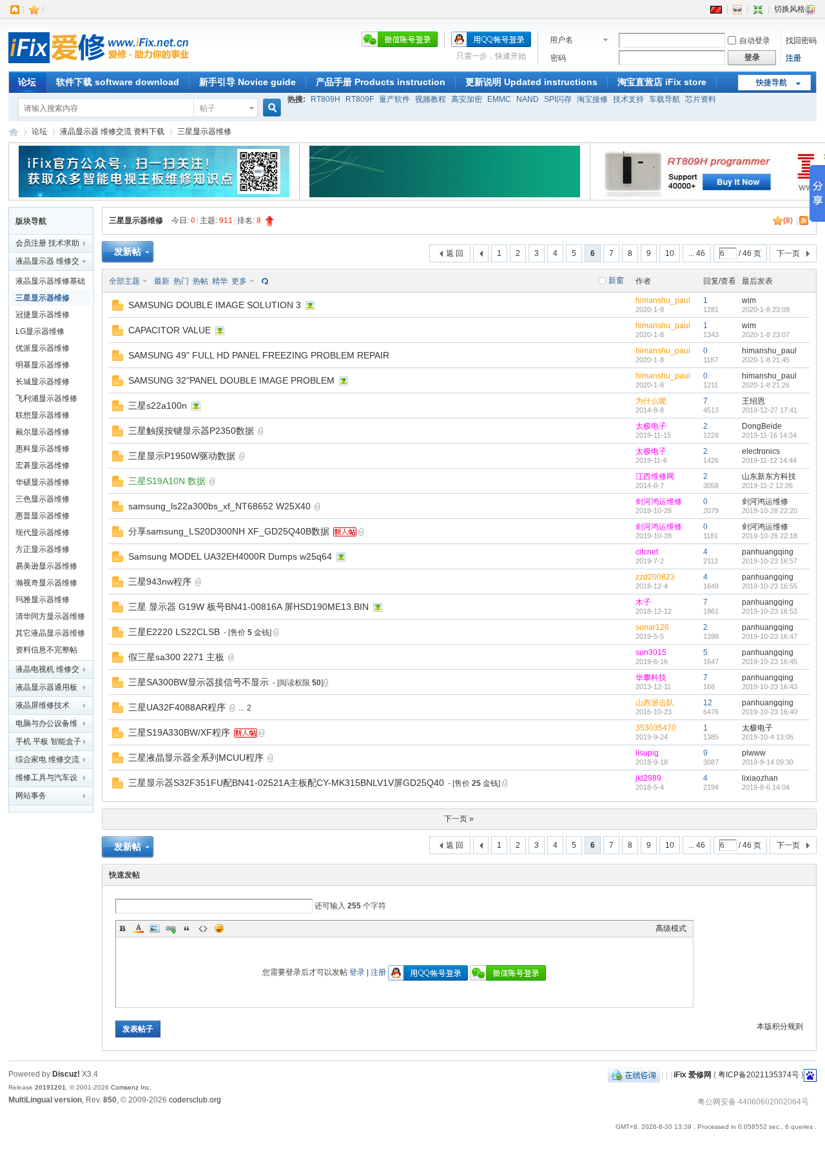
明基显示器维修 (42, 364)
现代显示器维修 (42, 532)
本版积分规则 (780, 1026)
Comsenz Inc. (131, 1087)
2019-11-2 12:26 (767, 485)
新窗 (616, 280)
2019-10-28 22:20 (769, 510)
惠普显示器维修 (42, 515)
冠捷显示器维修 (42, 314)
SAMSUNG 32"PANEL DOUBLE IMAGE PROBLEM (231, 380)
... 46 (696, 253)
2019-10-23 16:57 (769, 561)
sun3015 (651, 652)
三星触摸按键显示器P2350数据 (191, 431)
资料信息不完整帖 (46, 649)
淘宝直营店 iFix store (661, 82)
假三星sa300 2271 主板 (176, 657)
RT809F (359, 99)
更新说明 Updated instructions (531, 82)
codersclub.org (195, 1099)
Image (154, 928)
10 (669, 253)
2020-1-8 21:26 (766, 385)
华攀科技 (651, 677)
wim (749, 300)
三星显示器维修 (204, 131)
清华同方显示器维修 (50, 616)
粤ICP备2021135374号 (758, 1074)
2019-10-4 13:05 (767, 737)
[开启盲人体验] (737, 9)
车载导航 (664, 99)
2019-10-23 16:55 (769, 586)
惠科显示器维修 (42, 448)
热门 (181, 281)
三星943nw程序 (159, 581)
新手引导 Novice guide (247, 82)
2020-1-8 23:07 (766, 334)
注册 (793, 58)
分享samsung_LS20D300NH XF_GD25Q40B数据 (228, 531)
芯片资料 (700, 99)
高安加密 (466, 99)
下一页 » (459, 818)
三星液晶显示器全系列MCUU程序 (196, 757)
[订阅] (804, 220)
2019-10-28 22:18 (769, 536)
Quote (186, 928)
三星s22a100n (157, 405)
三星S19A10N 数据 (167, 481)
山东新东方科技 (769, 476)
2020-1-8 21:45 (766, 360)
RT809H (325, 99)
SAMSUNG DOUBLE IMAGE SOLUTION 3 (214, 305)
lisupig (647, 753)
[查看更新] (263, 281)
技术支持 (628, 99)
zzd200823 (655, 577)
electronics (761, 451)
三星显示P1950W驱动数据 (181, 456)
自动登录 (754, 40)
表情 (219, 928)
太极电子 (651, 426)
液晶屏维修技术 (42, 705)
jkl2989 (648, 778)
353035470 (656, 727)
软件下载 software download (117, 82)
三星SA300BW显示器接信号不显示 (198, 682)
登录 (357, 972)
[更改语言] (716, 9)
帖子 (207, 108)
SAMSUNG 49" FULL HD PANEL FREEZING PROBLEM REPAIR (258, 355)
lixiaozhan (760, 778)
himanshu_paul (663, 300)
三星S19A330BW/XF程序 (179, 732)
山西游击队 (655, 702)
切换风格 (789, 9)
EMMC (499, 99)
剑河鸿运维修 (659, 501)
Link (170, 928)
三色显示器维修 (42, 499)
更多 (239, 281)
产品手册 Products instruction (380, 82)
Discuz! (66, 1074)
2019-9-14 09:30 (767, 762)
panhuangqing (767, 551)
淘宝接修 (592, 99)
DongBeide (762, 426)
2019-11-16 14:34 (769, 435)
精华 (220, 281)
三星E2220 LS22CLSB (174, 632)
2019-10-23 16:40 (769, 712)
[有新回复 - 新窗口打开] (117, 308)
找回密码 (801, 40)
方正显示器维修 (42, 549)
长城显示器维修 (42, 381)
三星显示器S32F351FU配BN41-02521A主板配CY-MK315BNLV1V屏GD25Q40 (286, 783)
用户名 (561, 39)
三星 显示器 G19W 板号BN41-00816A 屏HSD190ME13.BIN (248, 607)
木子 (643, 602)
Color (138, 928)
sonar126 (652, 627)
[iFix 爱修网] (98, 63)
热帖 (200, 281)
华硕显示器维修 (42, 482)
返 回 (454, 253)
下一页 (788, 253)
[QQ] (634, 1074)
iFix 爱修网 (13, 131)
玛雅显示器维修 (42, 599)
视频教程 (430, 99)
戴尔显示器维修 (42, 431)
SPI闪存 (558, 99)
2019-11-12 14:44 (769, 460)
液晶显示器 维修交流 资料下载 (112, 131)
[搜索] (270, 108)
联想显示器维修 (42, 415)
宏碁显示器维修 (42, 465)
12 (707, 702)
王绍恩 (753, 401)
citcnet (647, 551)
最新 (162, 281)
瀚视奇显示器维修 (46, 582)
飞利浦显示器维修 (46, 398)
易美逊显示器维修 (46, 566)
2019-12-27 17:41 (769, 410)
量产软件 (394, 99)
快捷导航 (771, 82)
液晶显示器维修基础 (50, 281)
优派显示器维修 (42, 348)
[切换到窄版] (758, 9)
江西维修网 (655, 476)
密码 (558, 58)
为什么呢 (651, 401)
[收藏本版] (778, 220)
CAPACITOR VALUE (169, 330)
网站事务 (30, 795)
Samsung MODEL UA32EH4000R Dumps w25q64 (230, 556)
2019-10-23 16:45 (769, 661)
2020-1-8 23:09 (766, 309)
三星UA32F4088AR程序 (177, 707)
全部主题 (124, 281)
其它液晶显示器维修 (50, 633)
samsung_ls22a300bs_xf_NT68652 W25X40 (219, 506)
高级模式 (670, 928)
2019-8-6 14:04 (766, 787)
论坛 (27, 82)
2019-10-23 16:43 (769, 686)
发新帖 (127, 251)
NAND (527, 99)
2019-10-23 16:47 (769, 636)
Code (203, 928)
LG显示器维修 (39, 331)
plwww (754, 753)
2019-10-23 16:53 (769, 611)
